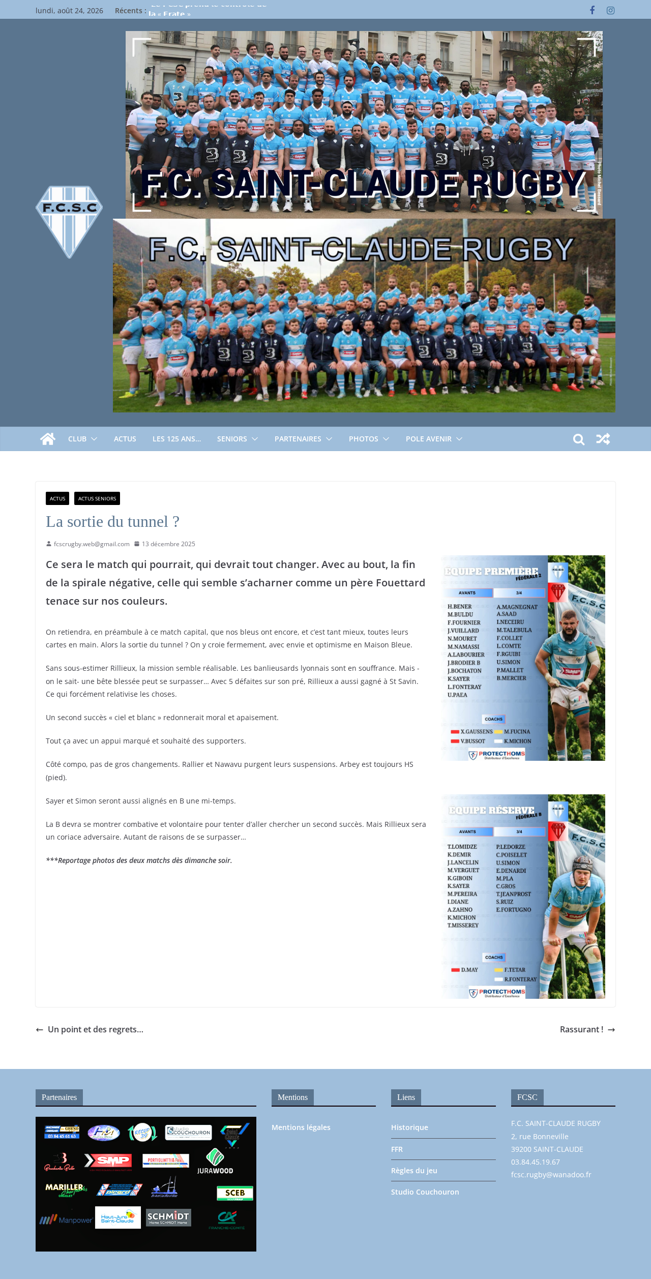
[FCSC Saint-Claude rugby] (48, 439)
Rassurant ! (581, 1029)
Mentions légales (301, 1127)
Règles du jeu (414, 1170)
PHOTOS (363, 438)
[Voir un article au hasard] (603, 439)
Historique (409, 1127)
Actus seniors (97, 498)
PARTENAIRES (298, 438)
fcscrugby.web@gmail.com (92, 544)
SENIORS (232, 438)
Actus (125, 438)
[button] (92, 439)
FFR (397, 1149)
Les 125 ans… (177, 438)
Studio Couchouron (425, 1192)
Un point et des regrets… (95, 1029)
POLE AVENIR (429, 438)
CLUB (77, 438)
